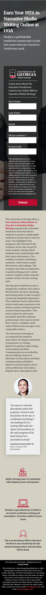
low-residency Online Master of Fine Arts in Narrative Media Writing (21, 225)
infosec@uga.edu (32, 587)
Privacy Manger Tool (25, 589)
